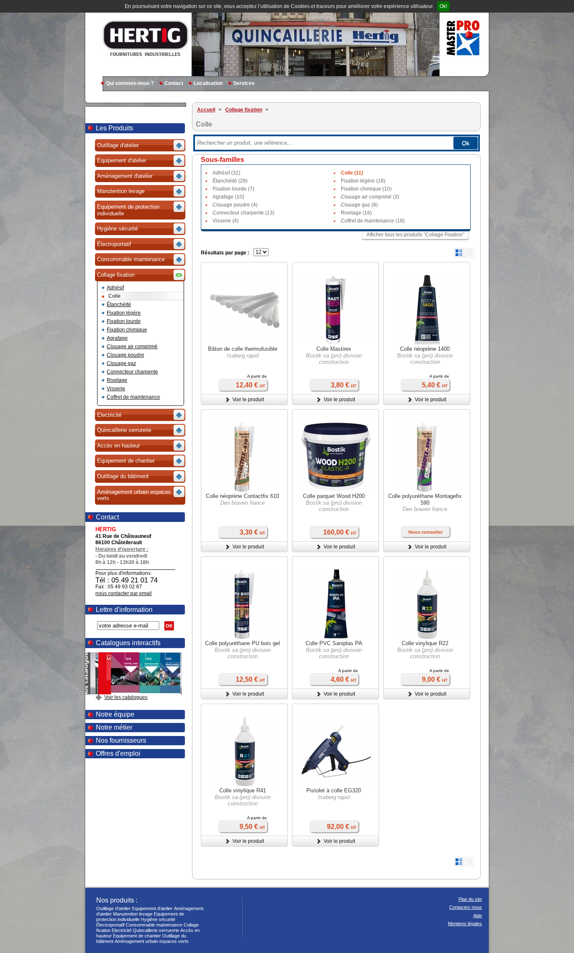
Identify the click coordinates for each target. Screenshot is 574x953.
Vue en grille (469, 252)
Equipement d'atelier (152, 908)
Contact (173, 83)
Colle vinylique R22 (425, 643)
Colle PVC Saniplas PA (333, 643)
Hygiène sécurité (158, 919)
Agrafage (117, 338)
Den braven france (242, 503)
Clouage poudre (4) (235, 205)
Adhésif (115, 288)
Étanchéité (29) (230, 181)
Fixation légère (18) (363, 181)
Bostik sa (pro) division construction (334, 358)
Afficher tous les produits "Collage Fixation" (415, 235)
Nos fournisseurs (121, 740)
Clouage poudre (125, 355)
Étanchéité (119, 304)
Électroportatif (110, 924)
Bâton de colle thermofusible (242, 349)
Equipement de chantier (137, 935)
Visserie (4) (226, 221)
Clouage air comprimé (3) (370, 197)
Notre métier (114, 727)
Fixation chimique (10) (366, 189)
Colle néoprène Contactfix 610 (242, 496)
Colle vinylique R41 (242, 790)
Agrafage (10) (228, 197)
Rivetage (117, 380)
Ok (465, 143)
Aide (477, 915)
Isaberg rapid (242, 355)
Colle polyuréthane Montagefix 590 (425, 499)
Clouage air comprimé (132, 346)
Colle (114, 296)
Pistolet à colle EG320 (333, 790)
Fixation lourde (124, 321)
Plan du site (470, 899)
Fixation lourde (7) (233, 189)
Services (244, 83)
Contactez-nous (465, 907)
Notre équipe (115, 714)
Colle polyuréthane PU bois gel (242, 643)
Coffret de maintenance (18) (373, 221)
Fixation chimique (127, 330)
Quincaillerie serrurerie (156, 930)
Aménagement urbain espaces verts (152, 941)
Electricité (122, 930)
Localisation (208, 83)
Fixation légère (124, 313)
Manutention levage (133, 913)
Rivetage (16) (356, 213)
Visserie (116, 389)
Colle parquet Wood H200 (334, 496)
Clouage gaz (121, 363)
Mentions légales (465, 923)
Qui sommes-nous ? (130, 83)
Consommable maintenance (154, 924)
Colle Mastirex (333, 349)
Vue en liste (458, 252)
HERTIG (146, 38)
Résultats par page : (225, 253)
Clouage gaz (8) (359, 205)
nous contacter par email (123, 593)
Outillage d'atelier (113, 908)
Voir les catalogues (125, 697)
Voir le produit (248, 399)
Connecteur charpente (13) (243, 213)
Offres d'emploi (118, 753)
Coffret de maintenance (133, 397)
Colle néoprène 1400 (425, 349)
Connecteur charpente (132, 372)
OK (169, 625)
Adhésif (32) (226, 173)
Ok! (443, 6)
